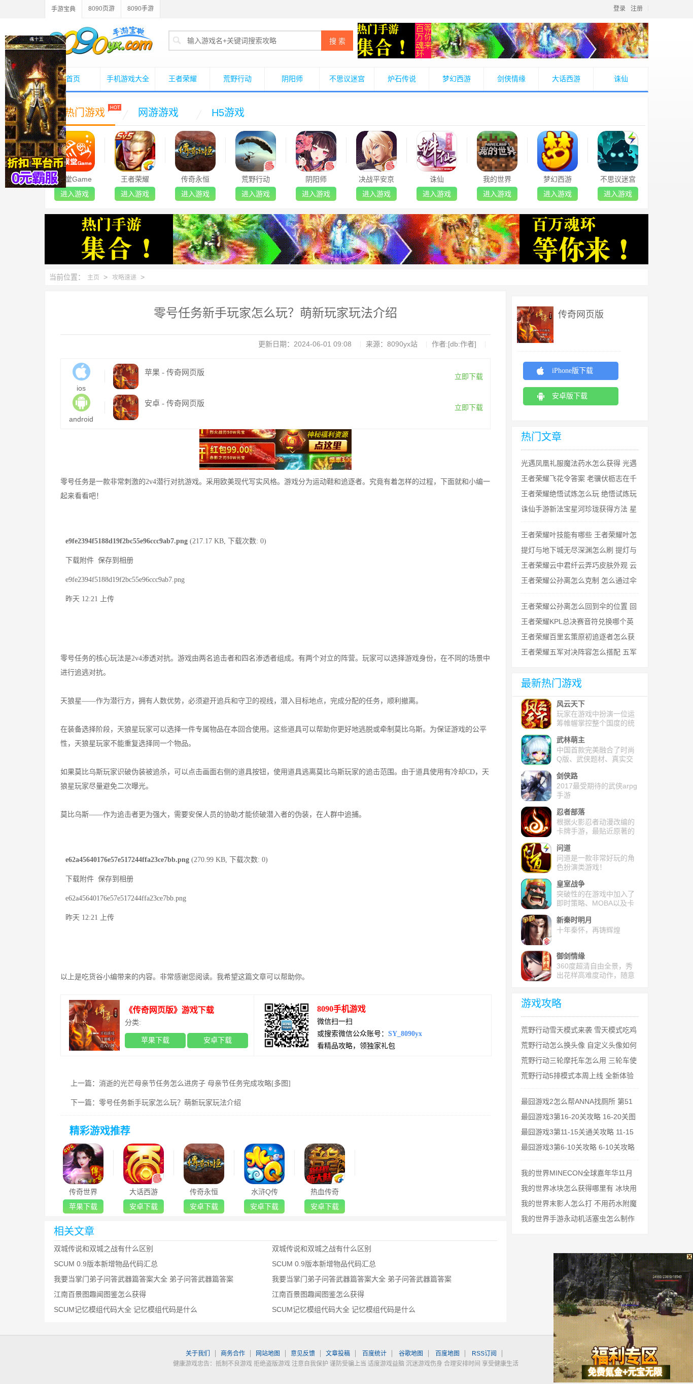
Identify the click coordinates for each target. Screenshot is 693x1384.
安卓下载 (217, 1040)
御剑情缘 (571, 956)
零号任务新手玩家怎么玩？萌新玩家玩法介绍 (170, 1102)
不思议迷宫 (347, 79)
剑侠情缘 (511, 79)
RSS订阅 (484, 1353)
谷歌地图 (411, 1353)
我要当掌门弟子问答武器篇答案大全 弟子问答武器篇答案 (143, 1279)
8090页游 (101, 8)
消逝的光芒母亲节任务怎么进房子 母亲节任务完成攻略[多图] (195, 1083)
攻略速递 (124, 277)
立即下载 (469, 376)
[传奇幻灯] (503, 28)
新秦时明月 (574, 920)
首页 (73, 79)
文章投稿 (338, 1353)
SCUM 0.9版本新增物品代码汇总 (106, 1264)
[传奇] (346, 219)
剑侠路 (567, 776)
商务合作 (233, 1353)
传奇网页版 (581, 314)
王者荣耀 (182, 79)
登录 (619, 8)
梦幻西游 (456, 79)
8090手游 (140, 8)
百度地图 (447, 1353)
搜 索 (337, 41)
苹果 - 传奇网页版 (174, 372)
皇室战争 (571, 884)
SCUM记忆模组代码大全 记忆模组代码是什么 (125, 1309)
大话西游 (566, 79)
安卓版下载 (569, 396)
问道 (564, 848)
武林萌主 (571, 740)
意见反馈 (303, 1353)
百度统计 (374, 1353)
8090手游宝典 (99, 40)
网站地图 (268, 1353)
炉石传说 (402, 79)
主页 (93, 277)
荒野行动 (237, 79)
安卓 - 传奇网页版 (174, 403)
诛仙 (621, 79)
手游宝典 (63, 9)
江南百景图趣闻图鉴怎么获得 (100, 1294)
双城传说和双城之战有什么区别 (103, 1248)
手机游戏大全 (128, 79)
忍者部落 (571, 812)
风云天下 (571, 704)
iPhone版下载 (572, 370)
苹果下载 (155, 1040)
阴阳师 (292, 79)
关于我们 (198, 1353)
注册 (637, 8)
